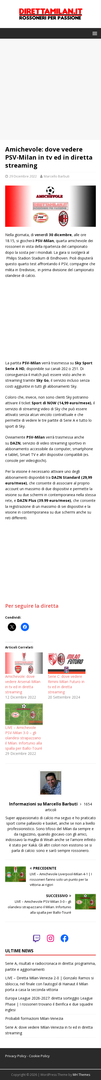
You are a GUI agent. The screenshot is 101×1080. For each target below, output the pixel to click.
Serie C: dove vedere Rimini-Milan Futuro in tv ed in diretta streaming (66, 684)
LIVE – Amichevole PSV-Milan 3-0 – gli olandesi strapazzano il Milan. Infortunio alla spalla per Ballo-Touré (23, 738)
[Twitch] (36, 938)
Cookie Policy (39, 1056)
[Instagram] (50, 938)
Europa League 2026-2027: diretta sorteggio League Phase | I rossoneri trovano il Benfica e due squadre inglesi (49, 1004)
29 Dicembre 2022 (23, 176)
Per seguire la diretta (32, 605)
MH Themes (81, 1074)
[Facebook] (64, 938)
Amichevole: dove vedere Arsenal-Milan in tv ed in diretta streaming (22, 684)
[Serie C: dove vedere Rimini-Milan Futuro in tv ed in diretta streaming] (66, 663)
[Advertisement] (50, 89)
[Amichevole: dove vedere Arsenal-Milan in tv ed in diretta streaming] (24, 663)
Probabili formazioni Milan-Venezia (34, 1018)
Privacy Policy (15, 1056)
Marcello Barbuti (56, 176)
